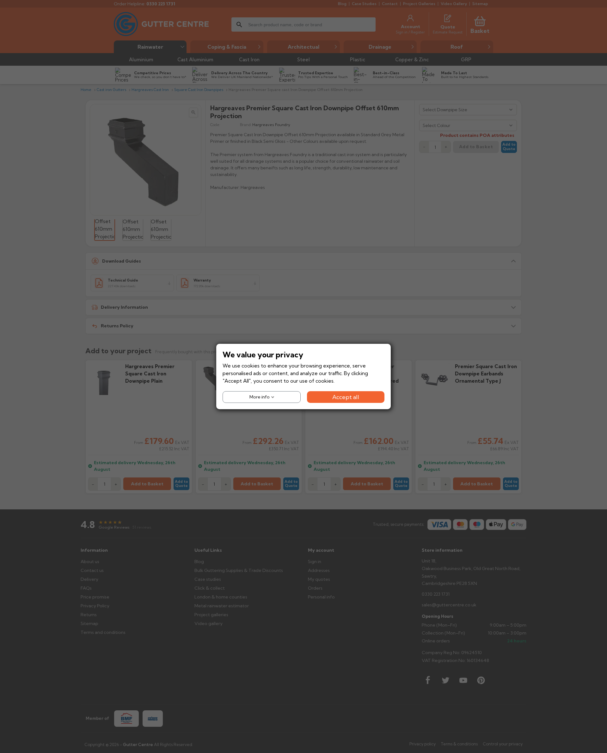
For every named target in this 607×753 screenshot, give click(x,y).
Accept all (345, 397)
